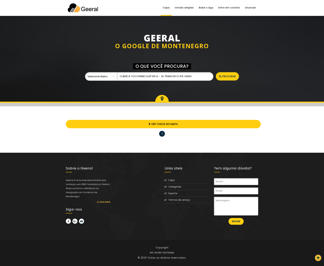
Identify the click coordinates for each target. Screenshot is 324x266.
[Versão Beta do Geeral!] (83, 8)
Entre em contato (229, 7)
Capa (166, 7)
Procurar (229, 76)
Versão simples (184, 7)
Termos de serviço (178, 200)
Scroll (318, 258)
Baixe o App (206, 7)
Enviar (236, 221)
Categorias (174, 186)
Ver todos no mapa (164, 124)
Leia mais (104, 202)
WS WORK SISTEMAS (162, 252)
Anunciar (250, 7)
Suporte (172, 193)
